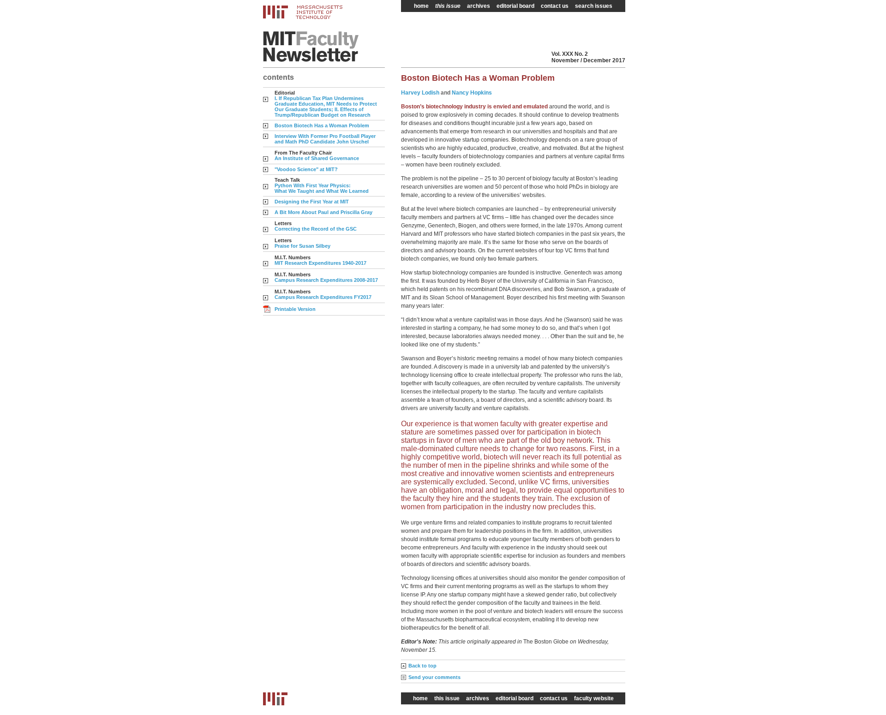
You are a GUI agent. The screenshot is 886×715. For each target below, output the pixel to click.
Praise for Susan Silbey (302, 246)
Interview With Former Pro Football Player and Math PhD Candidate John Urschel (325, 138)
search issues (593, 6)
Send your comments (434, 677)
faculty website (594, 698)
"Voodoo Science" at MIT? (306, 169)
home (421, 6)
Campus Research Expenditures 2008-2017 (326, 280)
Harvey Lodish (420, 92)
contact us (555, 6)
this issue (448, 6)
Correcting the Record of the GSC (316, 229)
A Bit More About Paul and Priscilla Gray (323, 212)
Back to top (422, 665)
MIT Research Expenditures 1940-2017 (320, 263)
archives (478, 6)
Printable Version (295, 309)
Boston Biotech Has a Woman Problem (322, 125)
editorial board (515, 6)
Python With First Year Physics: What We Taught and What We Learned (322, 188)
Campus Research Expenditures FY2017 (323, 297)
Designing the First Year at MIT (312, 201)
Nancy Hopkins (472, 92)
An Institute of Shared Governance (317, 158)
